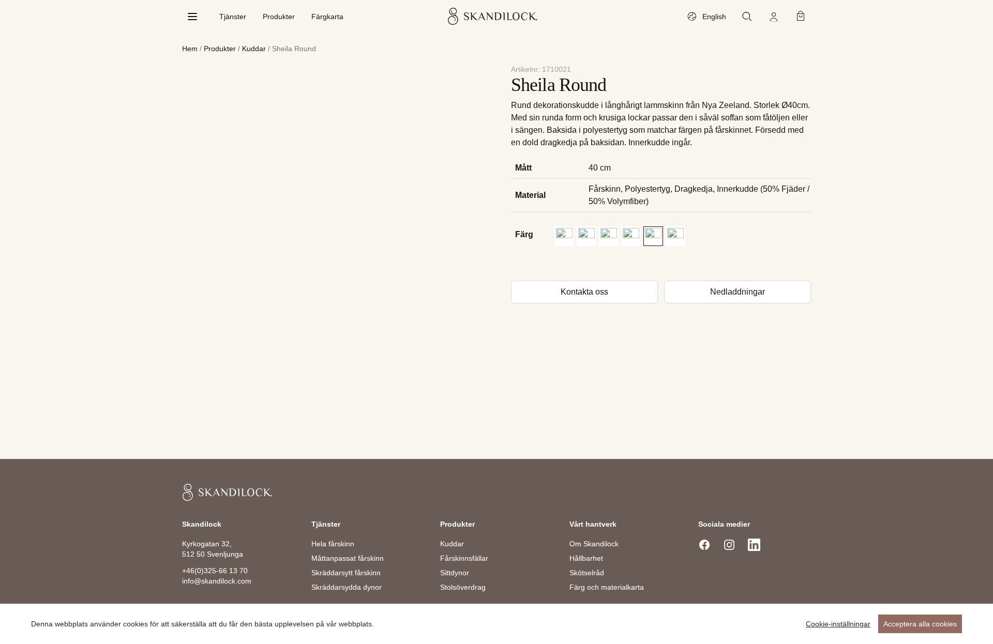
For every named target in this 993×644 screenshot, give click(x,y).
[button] (564, 236)
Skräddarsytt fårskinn (346, 573)
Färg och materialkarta (606, 587)
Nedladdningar (737, 291)
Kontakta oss (584, 291)
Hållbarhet (586, 558)
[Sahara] (675, 236)
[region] (496, 624)
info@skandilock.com (216, 581)
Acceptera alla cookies (920, 624)
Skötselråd (586, 573)
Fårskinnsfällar (464, 558)
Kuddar (254, 48)
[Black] (564, 236)
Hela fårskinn (332, 544)
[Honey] (608, 236)
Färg (524, 234)
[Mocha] (631, 236)
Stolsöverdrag (463, 587)
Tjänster (232, 16)
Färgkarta (327, 16)
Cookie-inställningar (838, 624)
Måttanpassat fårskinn (347, 558)
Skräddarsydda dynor (346, 587)
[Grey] (586, 236)
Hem (190, 48)
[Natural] (653, 236)
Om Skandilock (594, 544)
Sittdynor (454, 573)
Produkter (279, 16)
